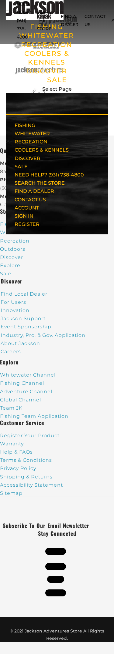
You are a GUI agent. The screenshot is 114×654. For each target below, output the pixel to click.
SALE (57, 80)
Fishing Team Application (34, 416)
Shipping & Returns (26, 477)
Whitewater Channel (28, 375)
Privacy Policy (18, 468)
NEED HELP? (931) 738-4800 (24, 20)
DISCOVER (46, 71)
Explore (10, 265)
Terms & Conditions (26, 460)
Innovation (15, 310)
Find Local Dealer (24, 294)
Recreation (14, 241)
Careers (11, 351)
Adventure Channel (26, 391)
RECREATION (46, 45)
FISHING (25, 125)
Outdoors (12, 249)
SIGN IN (24, 216)
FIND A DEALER (34, 191)
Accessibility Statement (31, 485)
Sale (5, 274)
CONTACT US (30, 200)
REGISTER (27, 224)
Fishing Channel (22, 383)
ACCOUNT (27, 208)
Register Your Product (30, 435)
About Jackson (20, 343)
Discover (11, 257)
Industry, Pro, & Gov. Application (43, 335)
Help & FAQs (16, 452)
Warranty (12, 444)
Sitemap (11, 493)
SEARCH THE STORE (40, 183)
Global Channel (20, 400)
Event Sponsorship (26, 327)
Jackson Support (23, 318)
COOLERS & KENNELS (42, 150)
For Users (13, 302)
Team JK (11, 408)
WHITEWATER (32, 133)
